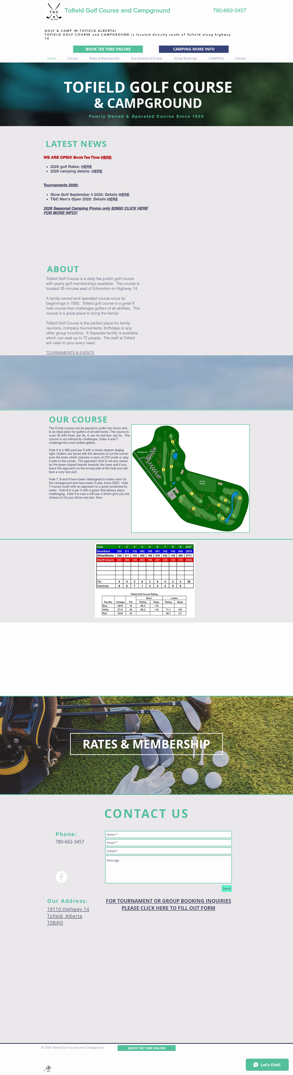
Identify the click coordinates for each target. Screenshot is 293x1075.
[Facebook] (61, 877)
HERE (106, 157)
